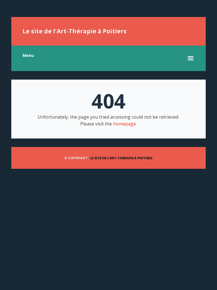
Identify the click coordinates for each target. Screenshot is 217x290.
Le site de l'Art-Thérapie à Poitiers (75, 31)
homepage (124, 124)
